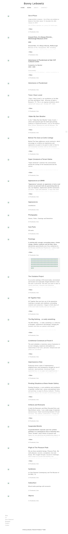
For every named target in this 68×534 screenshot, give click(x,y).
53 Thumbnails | (33, 89)
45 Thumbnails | (33, 233)
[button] (44, 29)
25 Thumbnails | (33, 175)
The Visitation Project (36, 276)
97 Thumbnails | (33, 255)
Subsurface (32, 483)
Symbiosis (32, 469)
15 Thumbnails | (33, 111)
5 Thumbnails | (33, 55)
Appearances (33, 202)
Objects (31, 495)
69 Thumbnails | (33, 221)
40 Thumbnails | (33, 132)
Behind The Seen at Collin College (40, 138)
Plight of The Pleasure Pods (38, 447)
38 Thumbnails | (33, 463)
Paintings (31, 239)
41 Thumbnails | (33, 500)
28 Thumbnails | (33, 314)
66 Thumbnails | (33, 421)
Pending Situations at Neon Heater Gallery (43, 383)
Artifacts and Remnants (36, 405)
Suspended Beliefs (35, 426)
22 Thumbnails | (33, 32)
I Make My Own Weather (37, 116)
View (37, 32)
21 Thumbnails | (33, 154)
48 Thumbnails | (33, 209)
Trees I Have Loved (35, 95)
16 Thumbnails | (33, 78)
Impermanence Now (35, 362)
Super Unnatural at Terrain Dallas (40, 159)
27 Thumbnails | (33, 356)
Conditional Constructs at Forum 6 (40, 340)
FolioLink (34, 529)
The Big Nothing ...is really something (41, 319)
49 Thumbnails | (33, 335)
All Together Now (34, 298)
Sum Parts (32, 227)
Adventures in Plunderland (37, 83)
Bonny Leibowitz (34, 3)
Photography (32, 215)
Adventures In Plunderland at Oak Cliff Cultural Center (42, 60)
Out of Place (32, 15)
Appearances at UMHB (36, 180)
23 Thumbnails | (33, 292)
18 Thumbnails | (33, 399)
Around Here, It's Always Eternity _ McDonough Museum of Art (40, 37)
